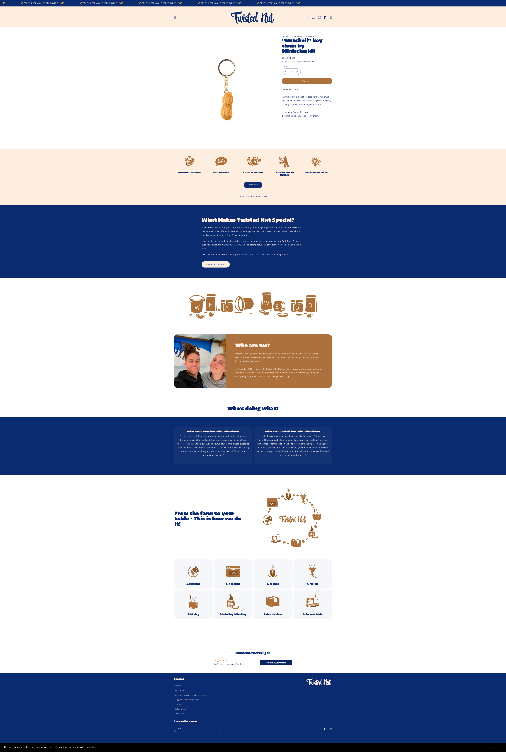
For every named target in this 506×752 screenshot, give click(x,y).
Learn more (253, 184)
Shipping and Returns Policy (187, 700)
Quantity (285, 66)
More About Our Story (216, 264)
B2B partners (180, 709)
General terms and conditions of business (192, 695)
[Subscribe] (218, 729)
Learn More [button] (91, 747)
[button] (175, 17)
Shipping (295, 62)
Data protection (181, 690)
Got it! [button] (493, 747)
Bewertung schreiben (276, 662)
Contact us (179, 713)
